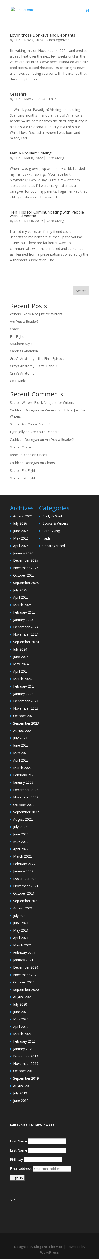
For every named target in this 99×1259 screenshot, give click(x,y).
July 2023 (20, 738)
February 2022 (24, 863)
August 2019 (23, 1085)
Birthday (16, 1159)
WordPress (49, 1252)
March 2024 (22, 678)
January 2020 (23, 1048)
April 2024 (21, 671)
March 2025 (22, 604)
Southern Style (21, 343)
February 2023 (24, 775)
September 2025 (26, 582)
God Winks (18, 380)
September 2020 (26, 989)
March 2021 (22, 945)
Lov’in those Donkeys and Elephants (42, 35)
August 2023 (23, 730)
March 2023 (22, 767)
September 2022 (26, 812)
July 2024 (20, 649)
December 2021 (25, 878)
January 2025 (23, 619)
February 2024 (24, 686)
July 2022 (20, 826)
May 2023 (21, 752)
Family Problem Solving (31, 153)
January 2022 (23, 871)
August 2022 (23, 819)
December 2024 (25, 627)
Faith (53, 99)
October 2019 (24, 1071)
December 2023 (25, 701)
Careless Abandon (24, 351)
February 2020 (24, 1041)
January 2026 (23, 553)
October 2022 (24, 804)
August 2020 (23, 997)
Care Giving (55, 157)
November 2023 (25, 708)
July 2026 (20, 523)
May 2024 (21, 664)
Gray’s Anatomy (22, 373)
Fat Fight (17, 336)
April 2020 (21, 1026)
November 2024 (25, 634)
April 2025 (21, 597)
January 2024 (23, 693)
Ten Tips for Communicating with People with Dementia (47, 214)
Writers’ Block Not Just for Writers (36, 314)
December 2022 (25, 789)
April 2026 (21, 545)
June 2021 (21, 923)
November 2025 (25, 567)
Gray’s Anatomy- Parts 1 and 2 (33, 366)
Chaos (15, 329)
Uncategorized (58, 39)
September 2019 (26, 1078)
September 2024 (26, 641)
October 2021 (24, 893)
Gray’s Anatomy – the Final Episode (37, 358)
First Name (18, 1141)
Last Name (18, 1150)
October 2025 (24, 575)
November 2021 (25, 886)
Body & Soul (52, 516)
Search (81, 291)
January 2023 (23, 782)
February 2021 (24, 952)
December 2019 (25, 1056)
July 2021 (20, 915)
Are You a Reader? (24, 321)
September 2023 (26, 723)
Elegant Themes (48, 1246)
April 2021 (21, 937)
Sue (17, 39)
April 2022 (21, 849)
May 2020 (21, 1019)
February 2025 (24, 612)
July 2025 (20, 590)
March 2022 (22, 856)
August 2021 (23, 908)
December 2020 (25, 967)
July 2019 (20, 1093)
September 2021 (26, 900)
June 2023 (21, 745)
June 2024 (21, 656)
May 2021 (21, 930)
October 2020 (24, 982)
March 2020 (22, 1034)
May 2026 (21, 538)
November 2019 (25, 1063)
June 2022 (21, 834)
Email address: (21, 1168)
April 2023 (21, 760)
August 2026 (23, 516)
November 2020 (25, 974)
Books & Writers (55, 523)
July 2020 (20, 1004)
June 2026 (21, 530)
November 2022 (25, 797)
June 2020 (21, 1011)
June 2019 (21, 1100)
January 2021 (23, 960)
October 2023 (24, 715)
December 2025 (25, 560)
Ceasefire (18, 94)
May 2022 (21, 841)
